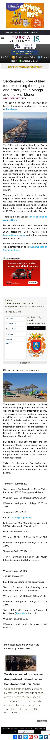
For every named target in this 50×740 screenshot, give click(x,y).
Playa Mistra (22, 613)
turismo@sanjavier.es (14, 234)
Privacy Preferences (25, 732)
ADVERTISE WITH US (22, 33)
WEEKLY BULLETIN (37, 33)
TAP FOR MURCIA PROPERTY (25, 66)
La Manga (11, 109)
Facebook (25, 362)
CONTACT (9, 33)
